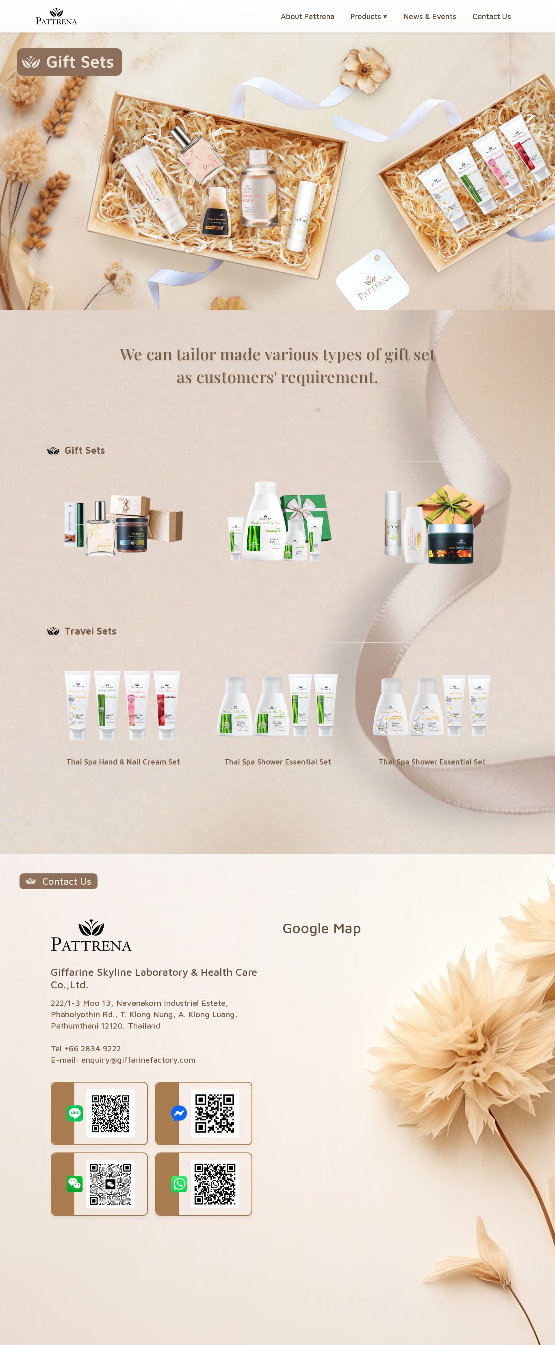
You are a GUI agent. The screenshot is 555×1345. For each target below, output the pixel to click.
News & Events (429, 16)
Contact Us (492, 16)
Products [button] (369, 16)
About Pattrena (307, 16)
